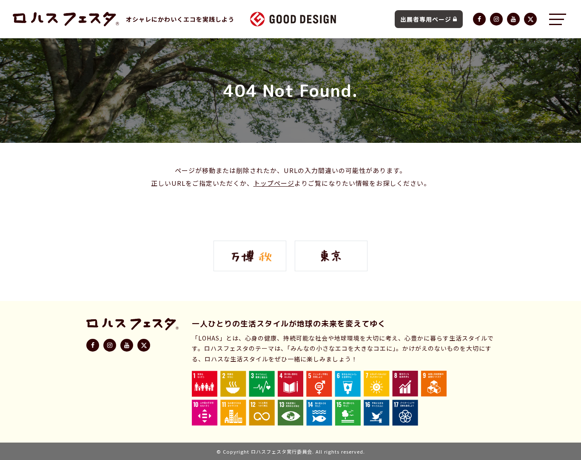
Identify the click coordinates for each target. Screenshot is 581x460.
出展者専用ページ (425, 19)
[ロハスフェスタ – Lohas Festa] (66, 19)
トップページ (273, 183)
